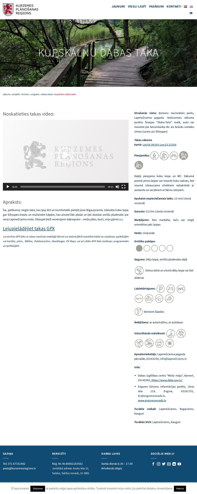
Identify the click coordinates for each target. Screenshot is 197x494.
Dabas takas (47, 94)
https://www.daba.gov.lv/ (167, 380)
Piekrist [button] (180, 488)
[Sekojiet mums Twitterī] (163, 464)
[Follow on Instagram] (158, 464)
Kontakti (174, 6)
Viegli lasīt (137, 6)
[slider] (62, 187)
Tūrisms (25, 94)
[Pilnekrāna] (123, 187)
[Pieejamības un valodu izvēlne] (191, 13)
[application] (66, 155)
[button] (65, 155)
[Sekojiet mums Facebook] (153, 464)
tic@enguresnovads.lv (151, 396)
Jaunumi (118, 6)
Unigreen (35, 94)
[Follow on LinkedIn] (174, 464)
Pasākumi (156, 6)
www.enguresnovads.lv (152, 401)
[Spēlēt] (8, 187)
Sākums (6, 94)
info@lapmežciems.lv (173, 359)
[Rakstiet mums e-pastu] (169, 464)
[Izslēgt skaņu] (117, 187)
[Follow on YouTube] (179, 464)
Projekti (16, 94)
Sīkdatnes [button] (38, 488)
